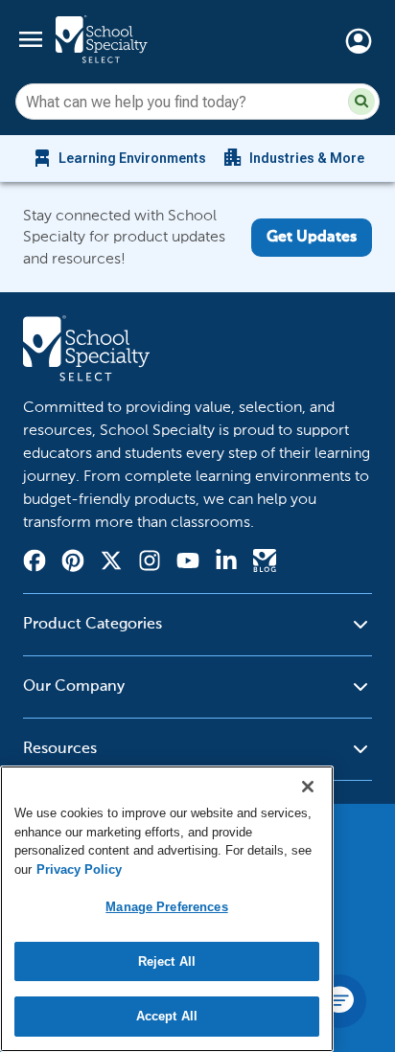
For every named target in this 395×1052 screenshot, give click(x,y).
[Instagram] (149, 563)
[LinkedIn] (226, 563)
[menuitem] (118, 158)
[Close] (308, 787)
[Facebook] (34, 563)
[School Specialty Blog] (264, 563)
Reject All (167, 961)
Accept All (167, 1016)
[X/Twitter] (111, 563)
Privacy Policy (79, 869)
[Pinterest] (72, 563)
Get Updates (312, 237)
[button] (361, 101)
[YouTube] (187, 563)
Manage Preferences (166, 907)
